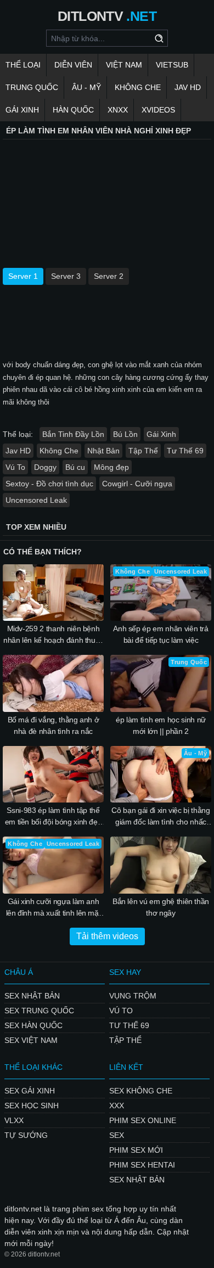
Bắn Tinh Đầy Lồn (73, 434)
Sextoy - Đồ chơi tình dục (49, 483)
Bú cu (75, 467)
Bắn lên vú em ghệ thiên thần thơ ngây (160, 907)
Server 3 (66, 276)
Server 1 (23, 276)
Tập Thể (143, 450)
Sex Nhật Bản (32, 995)
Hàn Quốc (73, 109)
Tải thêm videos (107, 936)
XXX (116, 1105)
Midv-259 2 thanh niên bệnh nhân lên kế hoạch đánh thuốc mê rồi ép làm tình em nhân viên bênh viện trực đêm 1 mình (53, 635)
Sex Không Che (140, 1090)
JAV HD (187, 87)
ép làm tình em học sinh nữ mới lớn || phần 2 (161, 725)
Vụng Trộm (132, 995)
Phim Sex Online (142, 1120)
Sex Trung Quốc (39, 1010)
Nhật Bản (103, 450)
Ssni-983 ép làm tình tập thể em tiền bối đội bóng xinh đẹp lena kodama (53, 817)
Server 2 (108, 276)
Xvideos (158, 109)
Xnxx (118, 109)
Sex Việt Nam (31, 1040)
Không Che (138, 87)
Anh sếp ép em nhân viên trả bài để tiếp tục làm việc (161, 634)
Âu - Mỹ (86, 87)
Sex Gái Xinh (29, 1090)
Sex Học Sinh (31, 1105)
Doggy (45, 467)
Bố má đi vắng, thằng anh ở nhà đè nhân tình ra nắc (53, 725)
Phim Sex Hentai (142, 1164)
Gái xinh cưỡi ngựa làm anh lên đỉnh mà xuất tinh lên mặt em (53, 908)
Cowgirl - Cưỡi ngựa (137, 483)
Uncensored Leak (36, 500)
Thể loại (23, 64)
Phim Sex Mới (136, 1150)
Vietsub (172, 64)
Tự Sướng (26, 1135)
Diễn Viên (73, 64)
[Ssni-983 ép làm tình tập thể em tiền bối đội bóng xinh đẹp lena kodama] (53, 774)
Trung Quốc (31, 87)
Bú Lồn (125, 434)
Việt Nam (124, 64)
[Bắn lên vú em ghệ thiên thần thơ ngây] (160, 865)
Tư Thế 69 (185, 450)
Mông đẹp (111, 467)
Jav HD (18, 450)
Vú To (15, 467)
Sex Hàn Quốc (33, 1025)
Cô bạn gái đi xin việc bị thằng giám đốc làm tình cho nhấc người (160, 817)
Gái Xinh (22, 109)
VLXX (14, 1120)
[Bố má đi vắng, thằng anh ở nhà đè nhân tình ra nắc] (53, 683)
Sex (116, 1135)
